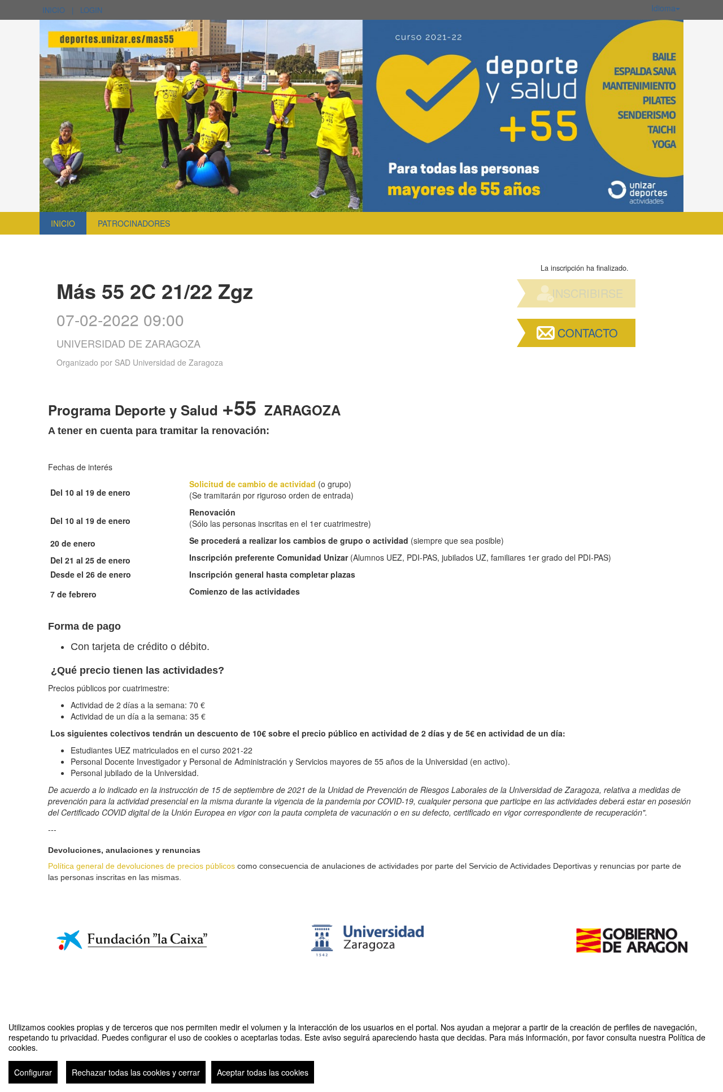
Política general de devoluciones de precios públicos (141, 865)
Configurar (33, 1072)
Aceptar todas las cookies (262, 1072)
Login (91, 10)
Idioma (663, 8)
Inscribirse (587, 293)
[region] (361, 1048)
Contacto (588, 332)
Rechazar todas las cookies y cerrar (136, 1072)
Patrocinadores (134, 223)
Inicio (53, 10)
